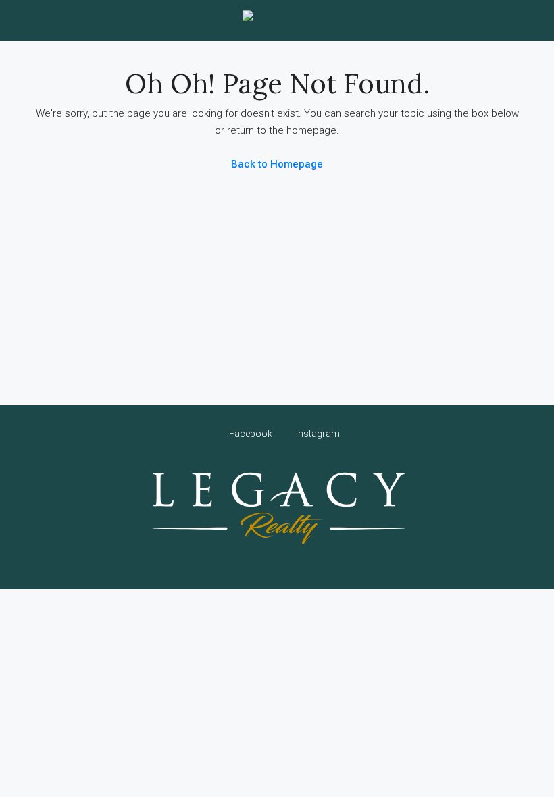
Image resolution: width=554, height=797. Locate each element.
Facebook (250, 433)
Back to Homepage (277, 164)
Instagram (317, 433)
